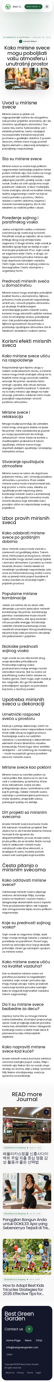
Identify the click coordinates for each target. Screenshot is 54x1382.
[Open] (47, 6)
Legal (38, 1372)
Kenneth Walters (30, 41)
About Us (10, 1372)
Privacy (20, 1372)
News (28, 1340)
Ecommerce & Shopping (16, 37)
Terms (30, 1372)
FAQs (39, 1340)
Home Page (13, 1340)
